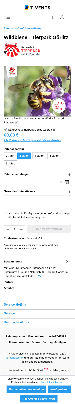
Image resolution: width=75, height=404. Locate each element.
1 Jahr (10, 155)
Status (36, 342)
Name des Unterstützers (19, 191)
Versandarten (36, 336)
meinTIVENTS (57, 336)
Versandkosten (14, 357)
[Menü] (8, 17)
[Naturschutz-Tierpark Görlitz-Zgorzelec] (22, 49)
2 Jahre (24, 155)
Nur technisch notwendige (26, 389)
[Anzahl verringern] (8, 229)
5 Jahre (10, 163)
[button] (37, 174)
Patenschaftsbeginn (17, 174)
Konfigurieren (59, 389)
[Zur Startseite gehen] (37, 7)
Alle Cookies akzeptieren (38, 398)
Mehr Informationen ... (52, 382)
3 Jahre (39, 155)
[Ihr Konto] (62, 17)
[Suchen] (53, 17)
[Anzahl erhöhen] (21, 229)
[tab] (36, 268)
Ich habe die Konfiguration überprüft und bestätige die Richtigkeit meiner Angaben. (39, 215)
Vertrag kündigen (54, 342)
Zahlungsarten (15, 336)
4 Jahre (54, 155)
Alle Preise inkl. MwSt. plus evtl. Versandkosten (32, 140)
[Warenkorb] (69, 15)
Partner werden (19, 342)
